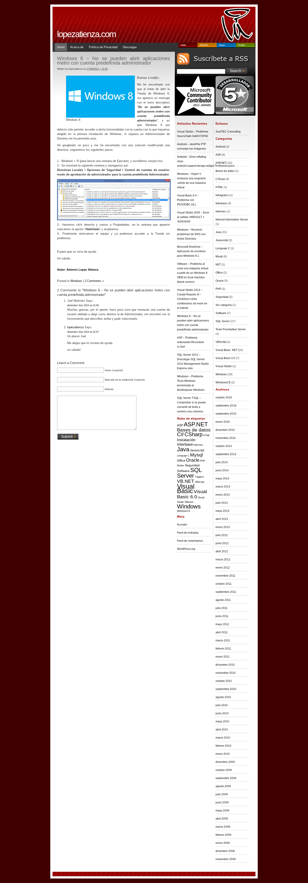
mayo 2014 (222, 478)
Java (183, 449)
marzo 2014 (223, 486)
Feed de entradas (188, 532)
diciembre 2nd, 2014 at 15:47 (83, 331)
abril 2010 (222, 729)
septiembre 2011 (226, 591)
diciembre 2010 (225, 664)
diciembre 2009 (225, 762)
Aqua (222, 45)
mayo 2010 (222, 721)
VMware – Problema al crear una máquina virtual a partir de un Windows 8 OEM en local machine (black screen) (192, 272)
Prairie (241, 45)
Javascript (197, 450)
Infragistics (222, 195)
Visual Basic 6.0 (192, 494)
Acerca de (76, 47)
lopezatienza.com (86, 34)
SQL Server (189, 473)
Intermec (198, 444)
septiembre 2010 (226, 689)
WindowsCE (183, 511)
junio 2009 (222, 802)
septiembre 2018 (226, 405)
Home (61, 47)
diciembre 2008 (225, 851)
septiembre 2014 (226, 454)
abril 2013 (222, 519)
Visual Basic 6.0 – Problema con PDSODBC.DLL (188, 200)
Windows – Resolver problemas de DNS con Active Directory (191, 234)
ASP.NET (196, 424)
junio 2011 (222, 616)
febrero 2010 (223, 745)
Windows (76, 281)
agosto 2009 (223, 786)
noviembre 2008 (226, 859)
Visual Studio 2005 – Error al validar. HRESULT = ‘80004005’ (193, 217)
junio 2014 (222, 470)
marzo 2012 (223, 559)
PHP (202, 460)
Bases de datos (194, 430)
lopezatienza (75, 327)
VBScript (199, 482)
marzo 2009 (223, 826)
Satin (183, 45)
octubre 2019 (224, 397)
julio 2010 (222, 705)
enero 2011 (223, 656)
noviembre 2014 (226, 438)
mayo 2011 (222, 624)
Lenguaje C (183, 455)
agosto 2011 (223, 600)
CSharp (193, 434)
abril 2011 (222, 632)
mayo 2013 (222, 510)
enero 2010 (223, 753)
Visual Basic (185, 488)
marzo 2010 (223, 737)
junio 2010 (222, 713)
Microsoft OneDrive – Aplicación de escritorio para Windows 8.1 (191, 251)
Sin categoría (224, 305)
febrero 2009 (223, 834)
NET (218, 264)
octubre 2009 (224, 770)
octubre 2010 (224, 681)
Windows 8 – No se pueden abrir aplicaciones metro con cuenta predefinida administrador (113, 61)
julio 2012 (222, 535)
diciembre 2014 (225, 429)
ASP (180, 425)
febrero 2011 (223, 648)
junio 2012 (222, 543)
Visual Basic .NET (226, 350)
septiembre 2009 (226, 778)
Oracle (192, 460)
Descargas (130, 47)
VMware (188, 502)
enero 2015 (223, 421)
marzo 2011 (223, 640)
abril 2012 (222, 551)
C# (180, 434)
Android (220, 146)
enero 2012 (223, 567)
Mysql (196, 455)
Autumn (204, 45)
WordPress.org (186, 548)
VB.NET (185, 481)
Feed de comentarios (190, 540)
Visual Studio (224, 366)
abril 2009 (222, 818)
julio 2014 (222, 462)
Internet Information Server (232, 219)
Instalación (186, 440)
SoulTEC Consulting (228, 131)
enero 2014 (223, 494)
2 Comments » (94, 281)
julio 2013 (222, 502)
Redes (180, 465)
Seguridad (192, 465)
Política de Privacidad (103, 47)
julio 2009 (222, 794)
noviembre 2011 (225, 575)
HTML (206, 435)
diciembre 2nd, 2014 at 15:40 (83, 305)
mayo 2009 (222, 810)
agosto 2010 (223, 697)
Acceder (182, 524)
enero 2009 (223, 843)
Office (181, 460)
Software (183, 471)
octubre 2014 (224, 446)
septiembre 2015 (226, 413)
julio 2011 (222, 608)
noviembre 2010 (226, 672)
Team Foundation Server (231, 329)
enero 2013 (223, 527)
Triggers (199, 476)
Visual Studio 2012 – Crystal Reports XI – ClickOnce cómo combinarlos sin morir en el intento (192, 299)
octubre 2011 (224, 583)
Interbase (185, 444)
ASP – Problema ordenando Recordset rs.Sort (190, 342)
